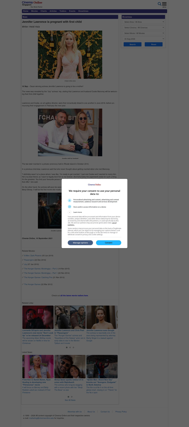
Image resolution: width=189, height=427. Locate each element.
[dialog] (94, 213)
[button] (94, 212)
